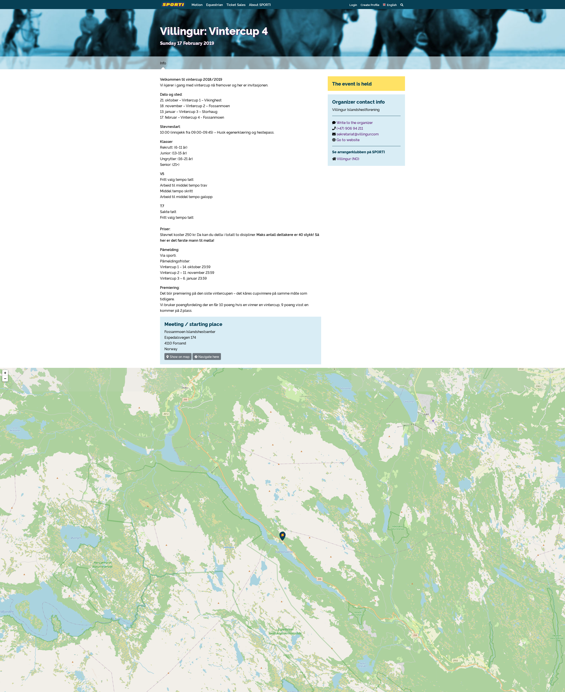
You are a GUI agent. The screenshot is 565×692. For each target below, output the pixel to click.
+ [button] (5, 372)
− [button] (5, 378)
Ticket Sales (235, 4)
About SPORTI (260, 4)
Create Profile (370, 5)
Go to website (348, 139)
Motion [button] (197, 4)
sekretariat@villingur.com (358, 133)
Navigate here (208, 356)
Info (163, 62)
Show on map (179, 356)
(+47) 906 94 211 (350, 128)
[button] (390, 4)
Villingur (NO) (348, 158)
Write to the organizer (355, 122)
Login (353, 5)
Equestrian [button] (214, 4)
